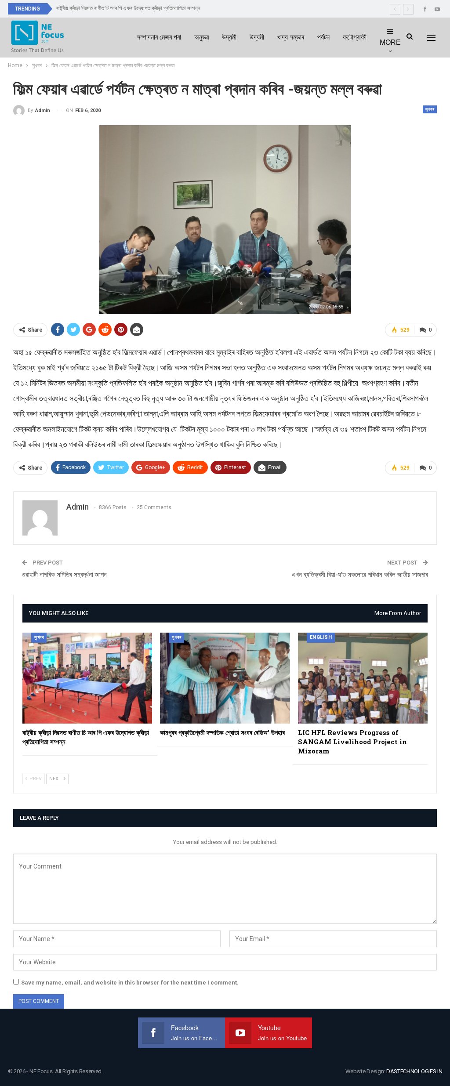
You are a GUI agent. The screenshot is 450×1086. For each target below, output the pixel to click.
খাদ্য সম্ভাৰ (290, 37)
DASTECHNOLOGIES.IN (414, 1071)
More (390, 42)
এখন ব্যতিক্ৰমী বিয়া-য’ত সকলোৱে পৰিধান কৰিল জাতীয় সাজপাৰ (360, 575)
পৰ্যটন (323, 37)
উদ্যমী (229, 37)
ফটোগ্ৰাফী (355, 37)
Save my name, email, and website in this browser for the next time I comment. (130, 982)
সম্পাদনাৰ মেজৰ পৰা (159, 37)
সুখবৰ (429, 109)
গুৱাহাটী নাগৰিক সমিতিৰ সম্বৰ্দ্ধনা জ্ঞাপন (64, 575)
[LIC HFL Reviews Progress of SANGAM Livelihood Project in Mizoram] (363, 678)
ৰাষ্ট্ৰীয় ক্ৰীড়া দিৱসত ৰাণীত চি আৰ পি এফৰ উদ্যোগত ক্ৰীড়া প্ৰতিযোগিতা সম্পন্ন (128, 8)
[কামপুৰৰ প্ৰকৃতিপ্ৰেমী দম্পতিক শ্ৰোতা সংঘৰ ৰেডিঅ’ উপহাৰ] (225, 678)
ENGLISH (321, 637)
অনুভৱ (201, 37)
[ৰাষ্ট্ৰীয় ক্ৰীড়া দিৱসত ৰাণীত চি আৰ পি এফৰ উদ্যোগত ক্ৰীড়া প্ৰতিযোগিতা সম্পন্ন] (87, 678)
